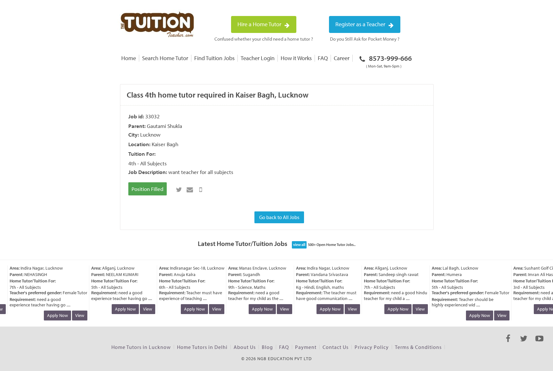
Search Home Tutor (165, 58)
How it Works (296, 58)
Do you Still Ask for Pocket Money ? (364, 39)
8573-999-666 (389, 61)
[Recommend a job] (189, 189)
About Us (245, 347)
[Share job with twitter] (178, 189)
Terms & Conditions (418, 347)
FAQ (323, 58)
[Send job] (200, 189)
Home (128, 58)
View (77, 315)
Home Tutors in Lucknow (141, 347)
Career (341, 58)
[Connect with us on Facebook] (508, 344)
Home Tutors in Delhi (202, 347)
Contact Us (336, 347)
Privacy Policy (372, 347)
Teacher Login (258, 58)
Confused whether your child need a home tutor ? (263, 39)
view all (299, 244)
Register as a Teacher (361, 24)
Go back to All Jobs (279, 217)
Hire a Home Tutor (260, 24)
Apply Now (54, 315)
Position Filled (148, 189)
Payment (306, 347)
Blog (267, 347)
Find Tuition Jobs (214, 58)
